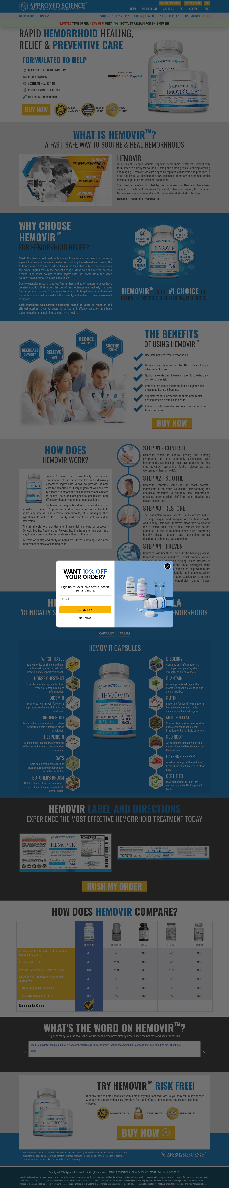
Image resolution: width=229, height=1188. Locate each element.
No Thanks (85, 617)
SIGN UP (85, 610)
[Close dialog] (167, 566)
